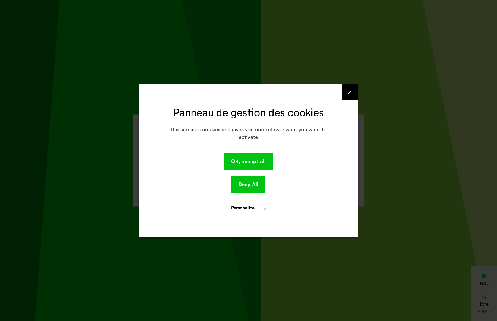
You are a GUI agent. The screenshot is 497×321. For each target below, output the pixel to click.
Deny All (248, 184)
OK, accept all (248, 161)
